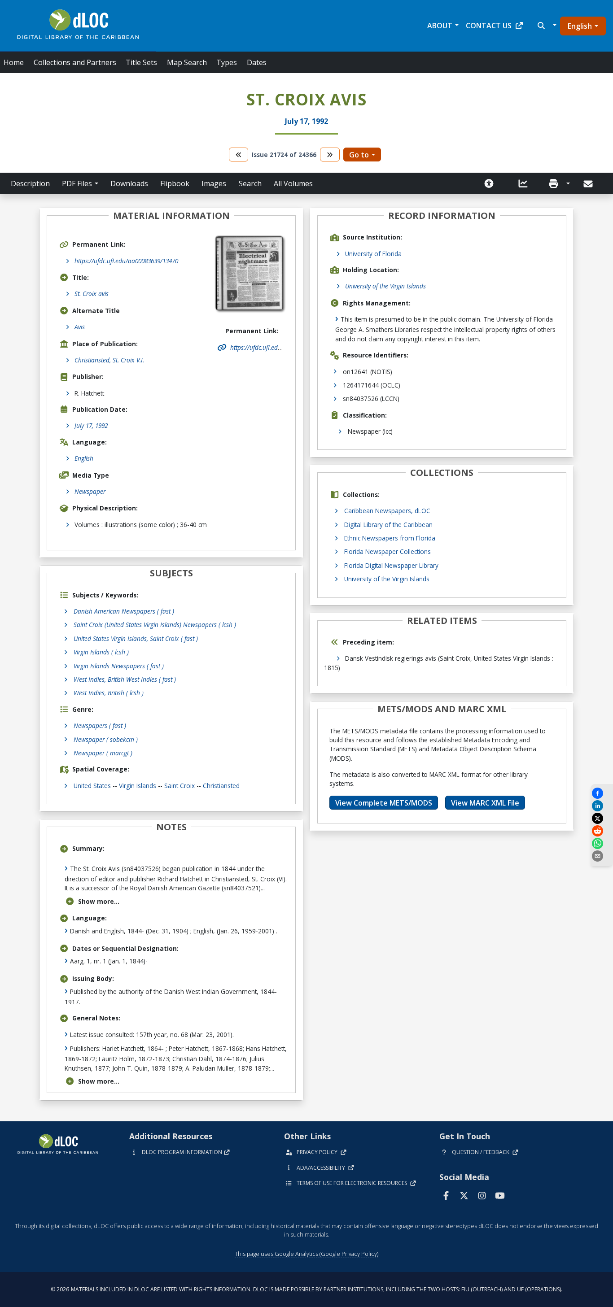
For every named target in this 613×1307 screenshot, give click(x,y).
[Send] (589, 184)
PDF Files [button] (77, 183)
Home (14, 62)
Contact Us (489, 25)
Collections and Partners (75, 62)
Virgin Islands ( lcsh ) (101, 652)
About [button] (439, 25)
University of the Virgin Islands (385, 286)
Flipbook (174, 183)
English (580, 26)
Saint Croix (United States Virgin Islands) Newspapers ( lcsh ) (155, 624)
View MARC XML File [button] (485, 803)
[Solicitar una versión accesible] (489, 183)
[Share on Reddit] (602, 830)
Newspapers (100, 725)
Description (30, 183)
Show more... (98, 901)
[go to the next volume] (330, 154)
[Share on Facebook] (602, 793)
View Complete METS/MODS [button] (383, 803)
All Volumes (293, 183)
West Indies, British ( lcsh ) (109, 692)
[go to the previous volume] (239, 154)
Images (213, 183)
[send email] (602, 856)
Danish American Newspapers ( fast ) (124, 611)
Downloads (129, 183)
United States (92, 785)
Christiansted (221, 785)
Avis (79, 326)
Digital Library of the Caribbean (388, 524)
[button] (546, 26)
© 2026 (306, 1289)
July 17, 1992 (91, 425)
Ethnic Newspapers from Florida (389, 538)
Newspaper (89, 491)
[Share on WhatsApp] (602, 843)
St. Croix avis (91, 293)
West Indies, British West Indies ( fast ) (125, 679)
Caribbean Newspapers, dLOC (387, 510)
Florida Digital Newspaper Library (391, 565)
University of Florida (373, 253)
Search (250, 183)
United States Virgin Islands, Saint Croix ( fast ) (136, 638)
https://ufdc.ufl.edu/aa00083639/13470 (126, 261)
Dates (257, 62)
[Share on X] (602, 818)
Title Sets (141, 62)
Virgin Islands (137, 785)
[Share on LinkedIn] (602, 805)
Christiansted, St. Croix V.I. (109, 360)
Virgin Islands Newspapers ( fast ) (119, 666)
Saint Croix (179, 785)
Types (226, 62)
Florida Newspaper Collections (387, 551)
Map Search (187, 62)
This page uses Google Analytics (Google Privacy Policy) (306, 1254)
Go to (359, 155)
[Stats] (523, 183)
